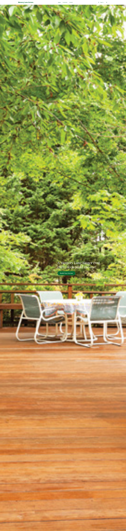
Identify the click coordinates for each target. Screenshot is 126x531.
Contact (71, 2)
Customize (65, 2)
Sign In (101, 2)
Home (59, 2)
